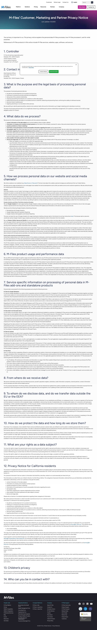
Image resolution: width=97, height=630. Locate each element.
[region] (49, 69)
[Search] (92, 2)
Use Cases (6, 620)
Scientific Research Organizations (22, 618)
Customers (49, 2)
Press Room (50, 614)
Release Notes (65, 611)
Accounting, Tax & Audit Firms (23, 606)
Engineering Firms (22, 612)
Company (61, 7)
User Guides (64, 613)
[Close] (76, 64)
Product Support (65, 607)
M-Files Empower (66, 609)
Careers (49, 613)
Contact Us (65, 2)
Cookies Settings (43, 71)
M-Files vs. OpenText (37, 609)
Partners (52, 7)
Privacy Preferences (56, 625)
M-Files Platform (7, 605)
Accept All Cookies (54, 71)
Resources (43, 7)
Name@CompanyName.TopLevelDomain (14, 538)
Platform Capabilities (8, 609)
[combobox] (74, 2)
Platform (18, 7)
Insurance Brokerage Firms (24, 621)
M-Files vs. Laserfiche (37, 607)
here (72, 216)
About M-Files (50, 605)
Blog (5, 614)
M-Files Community (66, 605)
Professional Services (8, 613)
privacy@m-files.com (76, 524)
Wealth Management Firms (24, 608)
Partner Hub (64, 614)
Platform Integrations (8, 611)
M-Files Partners (51, 611)
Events (5, 616)
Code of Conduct (51, 618)
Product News (65, 616)
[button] (79, 604)
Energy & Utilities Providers (24, 616)
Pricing (36, 7)
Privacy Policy (50, 620)
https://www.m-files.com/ (30, 183)
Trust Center (50, 616)
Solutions (27, 7)
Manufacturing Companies (24, 614)
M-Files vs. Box (36, 605)
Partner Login (57, 2)
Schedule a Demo (51, 609)
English (75, 2)
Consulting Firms (22, 610)
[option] (74, 2)
